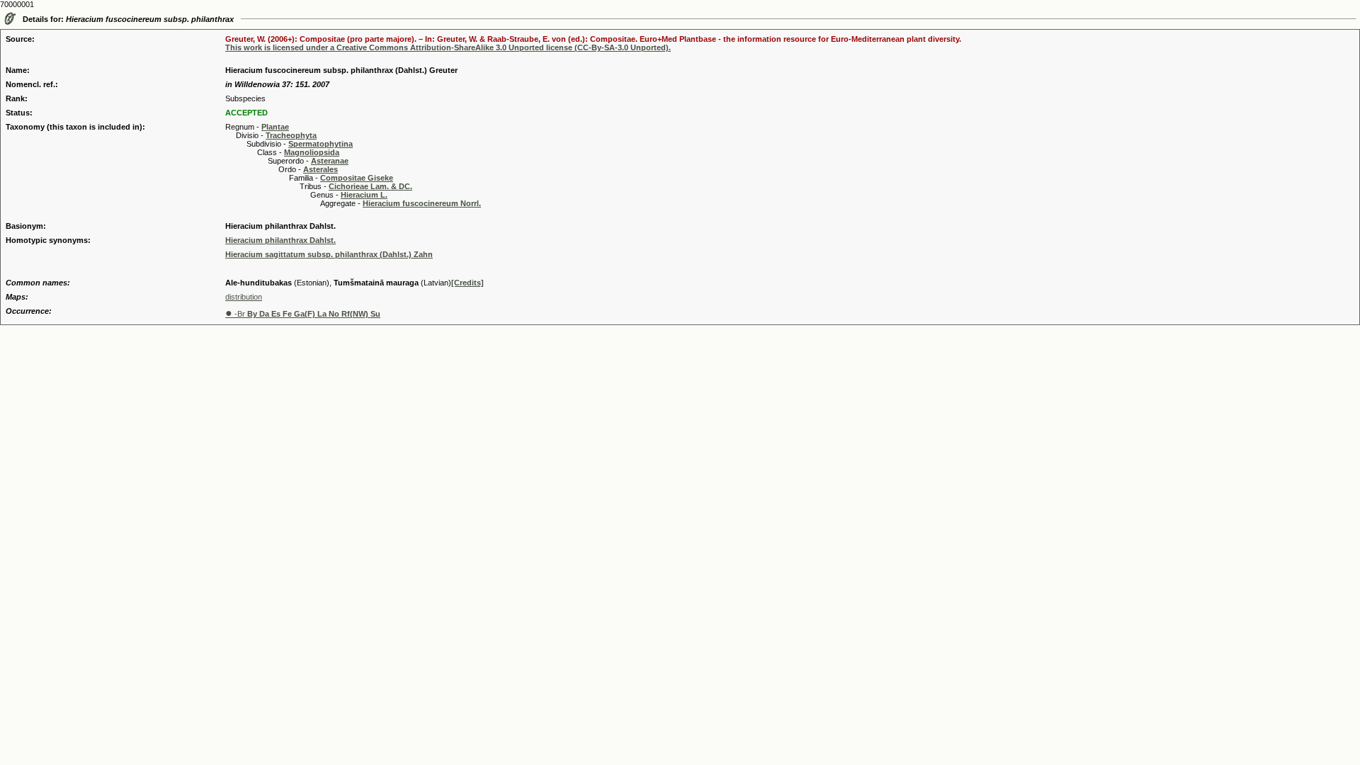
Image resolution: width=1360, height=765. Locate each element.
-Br (302, 314)
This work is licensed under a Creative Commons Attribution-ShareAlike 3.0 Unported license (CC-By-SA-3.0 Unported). (448, 47)
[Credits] (467, 282)
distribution (243, 297)
